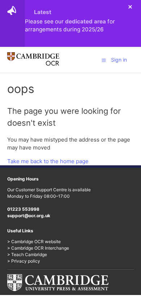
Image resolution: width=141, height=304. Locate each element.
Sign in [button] (119, 60)
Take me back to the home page (48, 161)
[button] (104, 60)
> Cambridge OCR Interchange (38, 248)
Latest (42, 12)
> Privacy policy (23, 261)
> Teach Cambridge (27, 254)
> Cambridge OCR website (34, 241)
